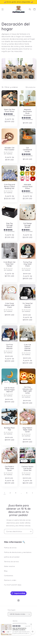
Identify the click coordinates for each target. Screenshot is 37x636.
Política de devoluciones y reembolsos (17, 552)
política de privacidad (11, 557)
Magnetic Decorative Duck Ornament (27, 112)
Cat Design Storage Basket (27, 225)
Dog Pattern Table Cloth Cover (27, 430)
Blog (5, 571)
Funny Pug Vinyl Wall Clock (27, 264)
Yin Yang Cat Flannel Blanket (28, 305)
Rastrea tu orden (10, 580)
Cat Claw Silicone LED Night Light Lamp (27, 390)
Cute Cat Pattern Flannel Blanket (27, 347)
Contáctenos (8, 575)
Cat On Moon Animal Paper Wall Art (9, 390)
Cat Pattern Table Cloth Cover (9, 468)
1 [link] (4, 493)
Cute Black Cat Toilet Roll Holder (9, 264)
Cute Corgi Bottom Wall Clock (9, 305)
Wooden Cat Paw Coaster (9, 149)
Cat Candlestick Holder (27, 149)
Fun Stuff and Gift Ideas (12, 585)
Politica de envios (10, 548)
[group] (9, 115)
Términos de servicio (11, 561)
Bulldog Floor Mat (9, 429)
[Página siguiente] (32, 493)
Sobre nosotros (9, 566)
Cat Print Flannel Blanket (9, 346)
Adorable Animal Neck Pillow (27, 186)
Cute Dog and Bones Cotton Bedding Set (9, 186)
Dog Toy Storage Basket (9, 225)
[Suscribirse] (30, 531)
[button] (2, 9)
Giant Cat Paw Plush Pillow (9, 110)
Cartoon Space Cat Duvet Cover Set (27, 468)
